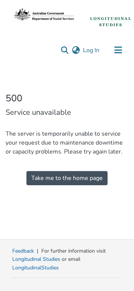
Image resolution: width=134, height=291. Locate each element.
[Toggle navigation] (118, 50)
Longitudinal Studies (37, 259)
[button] (64, 50)
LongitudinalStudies (35, 267)
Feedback (23, 250)
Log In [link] (91, 50)
